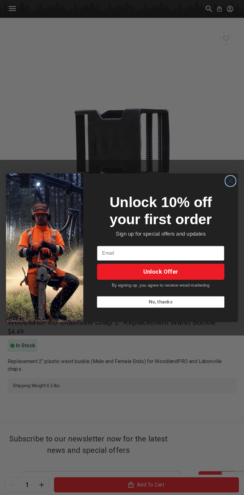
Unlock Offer (160, 271)
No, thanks (161, 302)
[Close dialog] (230, 181)
